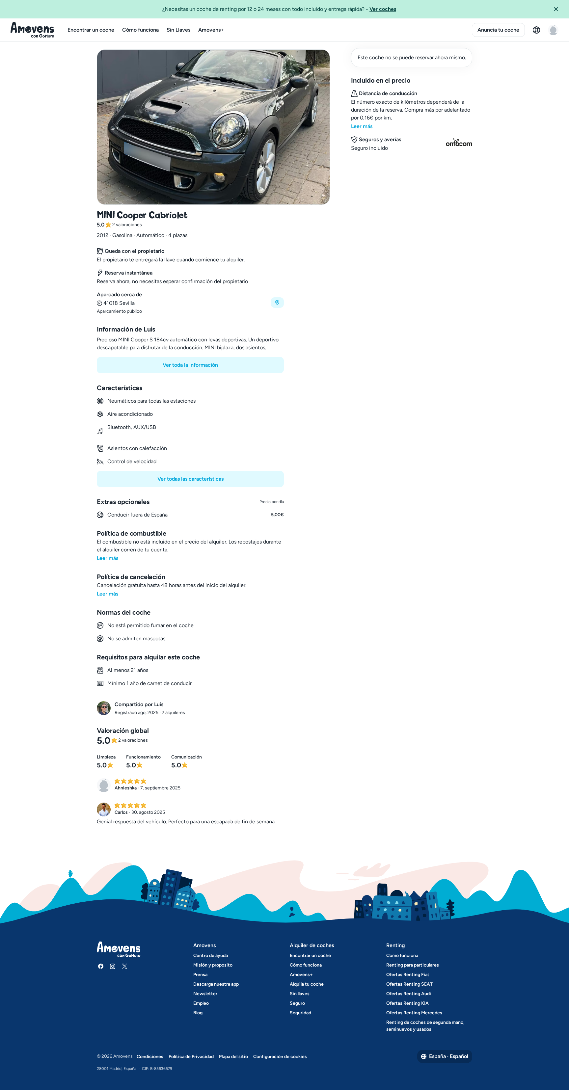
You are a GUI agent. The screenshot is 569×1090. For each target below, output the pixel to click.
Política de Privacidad (191, 1056)
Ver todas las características (190, 479)
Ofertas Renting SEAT (409, 984)
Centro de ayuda (210, 955)
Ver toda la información (190, 365)
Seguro (297, 1003)
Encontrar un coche (91, 30)
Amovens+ (211, 30)
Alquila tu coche (307, 984)
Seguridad (300, 1013)
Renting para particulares (412, 965)
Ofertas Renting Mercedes (414, 1013)
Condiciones (150, 1056)
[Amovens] (32, 29)
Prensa (200, 974)
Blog (198, 1013)
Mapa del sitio (233, 1056)
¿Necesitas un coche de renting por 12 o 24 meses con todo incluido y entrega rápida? (279, 9)
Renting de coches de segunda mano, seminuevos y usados (425, 1026)
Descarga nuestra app (216, 984)
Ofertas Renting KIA (407, 1003)
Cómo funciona (140, 30)
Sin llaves (300, 994)
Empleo (201, 1003)
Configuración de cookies (280, 1056)
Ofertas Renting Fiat (407, 974)
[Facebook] (101, 966)
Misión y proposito (212, 965)
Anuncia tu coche (498, 30)
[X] (124, 966)
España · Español (448, 1056)
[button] (558, 9)
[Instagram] (113, 966)
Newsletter (205, 994)
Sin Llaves (178, 30)
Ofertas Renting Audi (408, 994)
